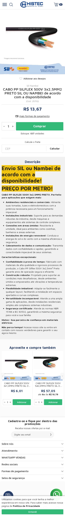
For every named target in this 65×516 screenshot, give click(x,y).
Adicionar (21, 402)
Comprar (39, 126)
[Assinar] (51, 434)
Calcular (55, 148)
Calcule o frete (32, 142)
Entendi (32, 511)
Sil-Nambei (32, 86)
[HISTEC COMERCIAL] (31, 4)
